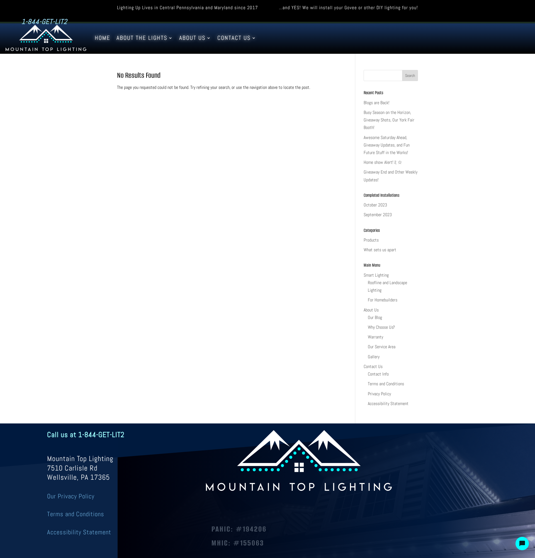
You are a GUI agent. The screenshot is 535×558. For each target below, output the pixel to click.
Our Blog (375, 317)
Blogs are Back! (376, 103)
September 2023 (378, 215)
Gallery (374, 357)
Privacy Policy (379, 394)
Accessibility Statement (388, 403)
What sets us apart (380, 250)
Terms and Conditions (386, 384)
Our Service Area (381, 347)
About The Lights (141, 38)
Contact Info (378, 374)
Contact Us (234, 38)
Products (371, 240)
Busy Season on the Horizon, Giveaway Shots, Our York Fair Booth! (389, 119)
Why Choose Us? (381, 327)
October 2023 (375, 205)
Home (102, 38)
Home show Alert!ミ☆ (383, 162)
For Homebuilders (382, 300)
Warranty (375, 337)
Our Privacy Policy (70, 496)
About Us (192, 38)
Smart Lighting (376, 275)
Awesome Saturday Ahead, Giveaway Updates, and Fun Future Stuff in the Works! (387, 145)
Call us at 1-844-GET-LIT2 (86, 434)
